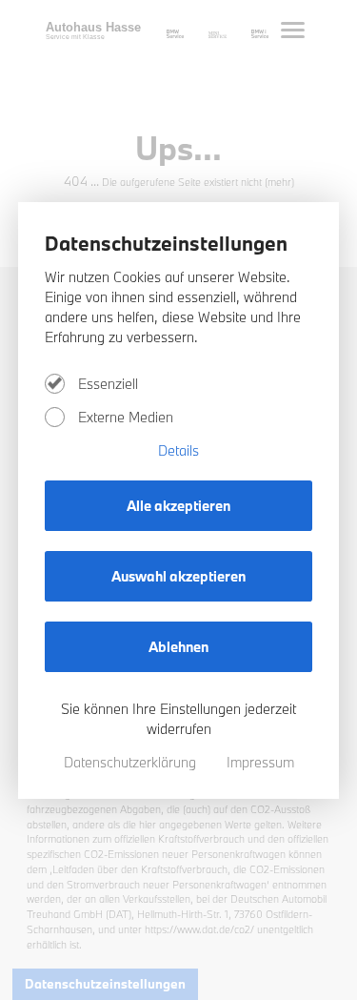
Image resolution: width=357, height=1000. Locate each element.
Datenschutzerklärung (132, 762)
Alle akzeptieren (178, 506)
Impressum (260, 762)
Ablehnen (178, 647)
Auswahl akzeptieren (178, 576)
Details (178, 450)
